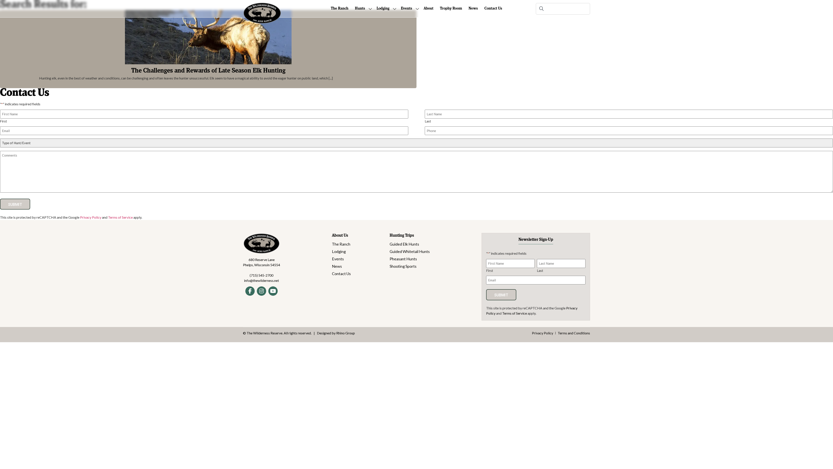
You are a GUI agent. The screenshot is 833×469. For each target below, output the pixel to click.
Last (428, 121)
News (337, 266)
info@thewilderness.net (261, 280)
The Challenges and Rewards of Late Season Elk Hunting (208, 71)
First (3, 121)
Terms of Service (120, 217)
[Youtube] (273, 291)
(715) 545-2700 (261, 275)
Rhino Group (345, 333)
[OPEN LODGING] (395, 9)
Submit (15, 204)
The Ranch (341, 244)
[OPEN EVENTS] (417, 9)
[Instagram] (261, 291)
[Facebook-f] (250, 291)
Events (338, 258)
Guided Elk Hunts (404, 244)
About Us (340, 235)
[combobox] (563, 9)
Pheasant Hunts (403, 258)
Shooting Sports (403, 266)
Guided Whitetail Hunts (410, 251)
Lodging (339, 251)
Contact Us (341, 273)
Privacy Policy (90, 217)
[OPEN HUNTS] (370, 9)
